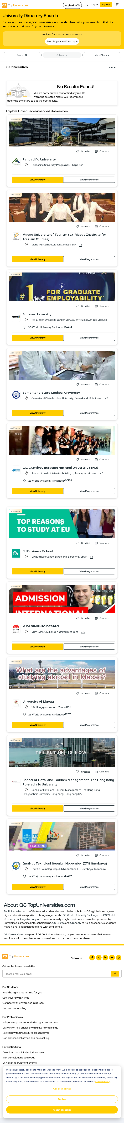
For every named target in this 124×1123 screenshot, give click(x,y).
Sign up (106, 4)
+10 (83, 632)
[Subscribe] (115, 974)
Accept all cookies (62, 1109)
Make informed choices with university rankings (30, 1027)
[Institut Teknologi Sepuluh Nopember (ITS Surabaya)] (16, 865)
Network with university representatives (25, 1032)
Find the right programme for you (22, 992)
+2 (106, 398)
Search (21, 55)
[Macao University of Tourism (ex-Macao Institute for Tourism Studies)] (16, 236)
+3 (91, 557)
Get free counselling (14, 1008)
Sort (110, 67)
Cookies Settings (62, 1088)
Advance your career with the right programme (30, 1022)
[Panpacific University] (16, 161)
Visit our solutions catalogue (18, 1057)
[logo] (15, 4)
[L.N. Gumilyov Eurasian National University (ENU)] (16, 469)
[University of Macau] (16, 703)
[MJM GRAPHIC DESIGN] (16, 628)
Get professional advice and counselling (25, 1038)
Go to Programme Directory (61, 41)
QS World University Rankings (80, 915)
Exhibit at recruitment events (19, 1062)
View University (37, 179)
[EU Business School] (16, 553)
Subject (61, 55)
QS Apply (75, 923)
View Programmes (89, 179)
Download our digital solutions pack (23, 1052)
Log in (95, 4)
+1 (80, 245)
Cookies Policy (102, 1081)
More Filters (101, 55)
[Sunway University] (16, 316)
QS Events (58, 923)
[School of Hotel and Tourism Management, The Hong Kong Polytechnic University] (16, 782)
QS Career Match (14, 934)
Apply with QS (72, 5)
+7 (101, 473)
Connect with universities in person (23, 1003)
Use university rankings (15, 997)
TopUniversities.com (15, 911)
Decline (62, 1099)
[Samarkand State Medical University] (16, 394)
